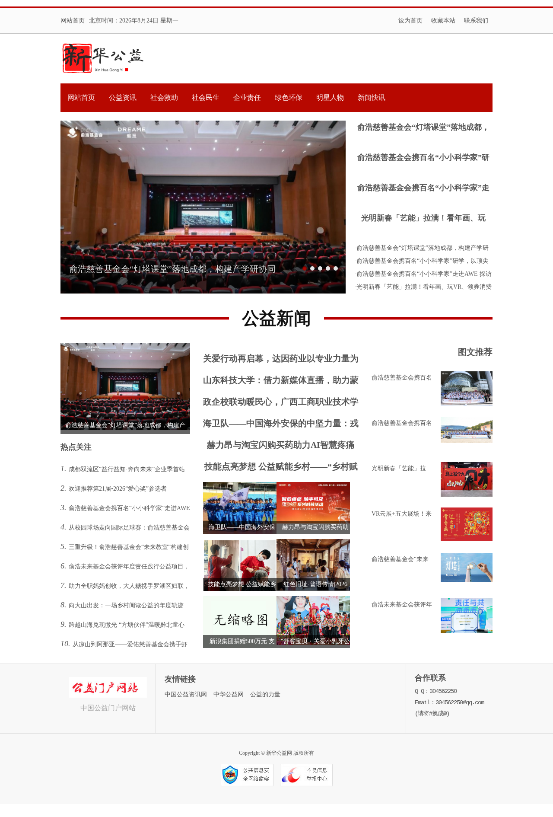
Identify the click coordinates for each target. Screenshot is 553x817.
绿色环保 (288, 97)
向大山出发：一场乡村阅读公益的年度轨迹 (126, 605)
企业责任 (247, 97)
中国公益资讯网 (186, 694)
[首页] (103, 58)
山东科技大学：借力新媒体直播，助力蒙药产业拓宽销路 (281, 382)
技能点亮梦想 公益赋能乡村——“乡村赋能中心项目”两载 (281, 468)
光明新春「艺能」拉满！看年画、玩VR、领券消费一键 (423, 219)
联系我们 (476, 20)
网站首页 (72, 20)
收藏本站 (443, 20)
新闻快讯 (371, 97)
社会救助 (164, 97)
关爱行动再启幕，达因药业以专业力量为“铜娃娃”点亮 (281, 360)
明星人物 (330, 97)
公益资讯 (123, 97)
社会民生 (205, 97)
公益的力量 (265, 694)
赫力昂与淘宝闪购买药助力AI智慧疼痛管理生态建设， (281, 446)
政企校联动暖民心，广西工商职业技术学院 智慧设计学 (281, 403)
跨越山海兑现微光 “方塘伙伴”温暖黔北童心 (126, 625)
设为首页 (410, 20)
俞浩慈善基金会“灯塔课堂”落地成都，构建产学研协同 (423, 128)
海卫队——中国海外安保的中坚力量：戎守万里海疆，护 (281, 425)
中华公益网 (228, 694)
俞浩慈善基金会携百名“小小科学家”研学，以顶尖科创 (423, 158)
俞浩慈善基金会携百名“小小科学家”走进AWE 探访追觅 (423, 188)
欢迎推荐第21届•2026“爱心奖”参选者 (118, 488)
